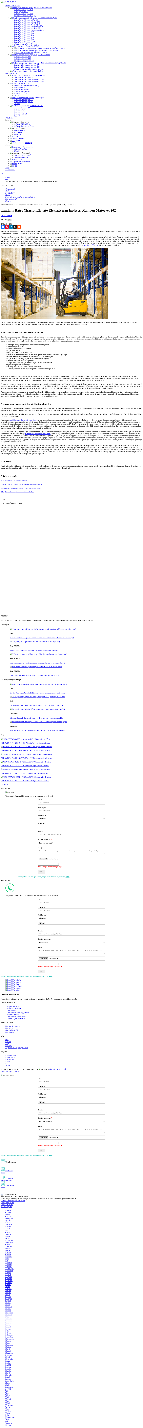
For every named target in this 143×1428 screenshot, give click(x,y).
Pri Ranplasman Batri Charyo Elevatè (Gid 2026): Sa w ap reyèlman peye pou (37, 730)
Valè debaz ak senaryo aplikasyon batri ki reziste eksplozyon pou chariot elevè (37, 663)
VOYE (41, 872)
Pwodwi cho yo (6, 1071)
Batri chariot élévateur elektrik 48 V (37, 434)
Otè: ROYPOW (6, 216)
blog (6, 179)
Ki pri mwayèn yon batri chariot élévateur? (14, 480)
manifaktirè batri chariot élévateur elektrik (23, 420)
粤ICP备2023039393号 (58, 1069)
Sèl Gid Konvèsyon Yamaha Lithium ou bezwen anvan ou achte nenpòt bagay (37, 693)
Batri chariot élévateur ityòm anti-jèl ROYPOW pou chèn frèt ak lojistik (35, 675)
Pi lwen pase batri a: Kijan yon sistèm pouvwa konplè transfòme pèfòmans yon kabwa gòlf (42, 638)
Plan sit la (17, 1071)
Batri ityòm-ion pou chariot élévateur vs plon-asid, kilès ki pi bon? (21, 488)
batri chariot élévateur (90, 245)
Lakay (7, 177)
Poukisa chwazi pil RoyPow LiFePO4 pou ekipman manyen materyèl (21, 484)
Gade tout (4, 785)
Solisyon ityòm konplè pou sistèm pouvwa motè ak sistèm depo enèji (34, 650)
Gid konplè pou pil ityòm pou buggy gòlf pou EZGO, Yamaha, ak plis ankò (36, 705)
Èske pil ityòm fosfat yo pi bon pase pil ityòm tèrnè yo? (17, 492)
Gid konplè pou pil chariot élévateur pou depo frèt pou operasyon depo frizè (36, 718)
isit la (67, 877)
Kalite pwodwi (44, 839)
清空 (9, 220)
